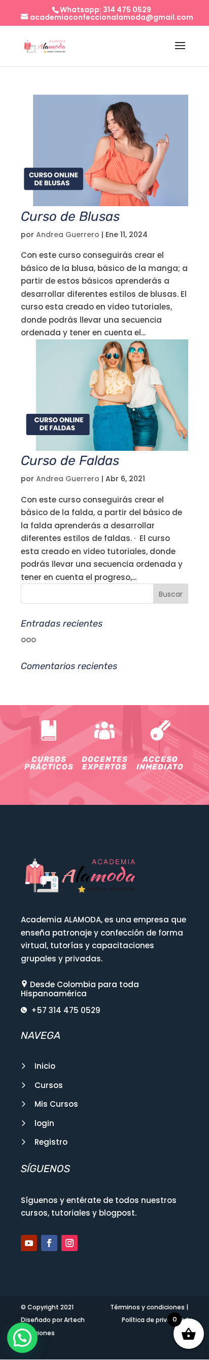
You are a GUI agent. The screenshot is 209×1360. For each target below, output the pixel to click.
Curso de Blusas (70, 216)
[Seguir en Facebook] (49, 1243)
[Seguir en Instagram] (69, 1243)
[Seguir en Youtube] (29, 1243)
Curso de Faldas (70, 461)
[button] (22, 1338)
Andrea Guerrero (67, 234)
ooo (28, 639)
